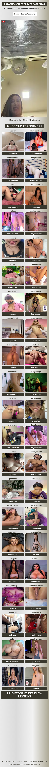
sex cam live (36, 474)
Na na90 (13, 452)
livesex (36, 688)
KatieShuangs (12, 505)
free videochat (13, 688)
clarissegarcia (12, 345)
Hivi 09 (12, 264)
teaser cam (12, 287)
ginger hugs (36, 371)
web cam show (13, 448)
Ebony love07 (36, 452)
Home (16, 14)
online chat (12, 501)
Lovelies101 (36, 612)
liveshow (12, 608)
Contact (12, 761)
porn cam (36, 661)
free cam (36, 207)
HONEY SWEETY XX (13, 585)
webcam (12, 260)
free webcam (36, 314)
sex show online (12, 661)
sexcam (36, 554)
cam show (13, 153)
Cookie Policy (34, 761)
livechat (13, 367)
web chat (12, 635)
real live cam (36, 367)
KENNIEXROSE (36, 425)
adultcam (36, 501)
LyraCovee (13, 478)
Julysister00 (36, 478)
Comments (15, 120)
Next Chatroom (31, 120)
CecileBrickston (36, 211)
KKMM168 (13, 612)
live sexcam (36, 394)
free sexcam (13, 528)
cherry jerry (12, 425)
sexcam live (12, 554)
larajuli (12, 184)
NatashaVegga (36, 318)
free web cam (36, 153)
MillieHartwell (12, 157)
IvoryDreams (36, 157)
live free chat (36, 260)
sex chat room (12, 394)
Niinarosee (36, 559)
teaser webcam (36, 180)
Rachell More (36, 398)
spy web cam (36, 234)
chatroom (36, 341)
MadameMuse (36, 505)
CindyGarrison (36, 532)
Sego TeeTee (12, 532)
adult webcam (36, 581)
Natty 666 (12, 398)
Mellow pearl (36, 291)
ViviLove (13, 211)
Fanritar (13, 131)
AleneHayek (12, 666)
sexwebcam (12, 207)
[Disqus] (24, 729)
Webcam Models (22, 764)
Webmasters (35, 764)
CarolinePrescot (36, 184)
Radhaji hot (12, 291)
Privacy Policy (22, 761)
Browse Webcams (28, 14)
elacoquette (12, 371)
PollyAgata (36, 666)
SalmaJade (13, 559)
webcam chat (12, 421)
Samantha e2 (12, 318)
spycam (13, 341)
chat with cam (12, 234)
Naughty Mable (36, 639)
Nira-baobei (36, 345)
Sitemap (5, 761)
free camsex (36, 608)
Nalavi (12, 639)
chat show (36, 421)
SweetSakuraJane (36, 585)
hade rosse (36, 264)
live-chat (12, 581)
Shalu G (13, 238)
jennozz (36, 238)
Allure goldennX (36, 131)
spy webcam (13, 180)
